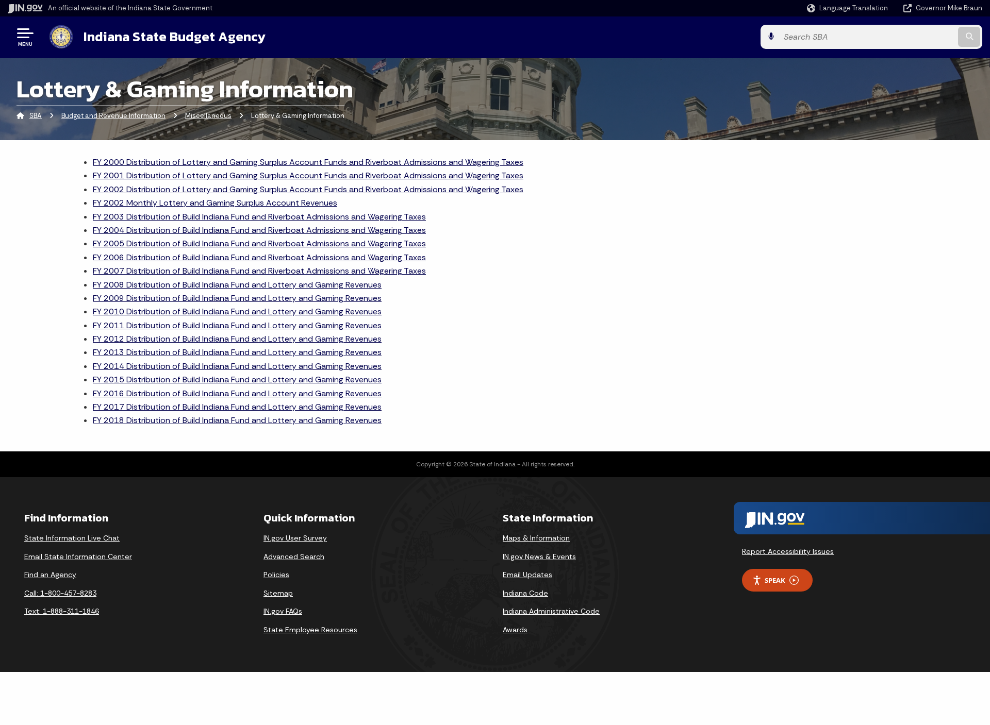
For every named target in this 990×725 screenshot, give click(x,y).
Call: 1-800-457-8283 (60, 593)
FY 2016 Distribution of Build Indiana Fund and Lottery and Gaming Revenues (237, 393)
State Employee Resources (310, 629)
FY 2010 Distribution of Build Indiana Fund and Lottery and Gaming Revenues (237, 311)
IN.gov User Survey (295, 538)
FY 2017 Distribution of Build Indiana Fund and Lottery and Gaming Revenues (237, 406)
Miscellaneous (208, 115)
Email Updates (527, 574)
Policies (276, 574)
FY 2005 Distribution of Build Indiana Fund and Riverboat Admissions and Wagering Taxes (259, 243)
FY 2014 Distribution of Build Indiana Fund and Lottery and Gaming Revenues (237, 366)
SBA (35, 115)
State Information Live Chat (72, 538)
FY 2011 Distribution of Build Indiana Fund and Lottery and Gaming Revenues (237, 325)
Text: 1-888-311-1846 (61, 611)
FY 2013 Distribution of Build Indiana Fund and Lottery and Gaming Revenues (237, 352)
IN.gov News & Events (539, 556)
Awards (515, 629)
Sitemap (278, 593)
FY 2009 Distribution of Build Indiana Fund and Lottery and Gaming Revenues (237, 298)
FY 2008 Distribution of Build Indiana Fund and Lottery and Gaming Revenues (237, 284)
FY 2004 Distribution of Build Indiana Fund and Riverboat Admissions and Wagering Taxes (259, 230)
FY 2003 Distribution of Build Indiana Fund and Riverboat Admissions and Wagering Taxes (259, 216)
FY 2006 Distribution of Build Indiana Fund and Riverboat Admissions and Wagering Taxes (259, 257)
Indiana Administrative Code (551, 611)
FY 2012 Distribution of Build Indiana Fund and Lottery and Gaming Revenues (237, 338)
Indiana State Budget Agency (175, 36)
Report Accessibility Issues (788, 551)
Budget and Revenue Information (113, 115)
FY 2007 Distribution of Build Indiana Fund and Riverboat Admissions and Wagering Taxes (259, 270)
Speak (775, 580)
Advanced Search (293, 556)
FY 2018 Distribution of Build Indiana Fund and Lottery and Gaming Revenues (237, 420)
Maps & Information (536, 538)
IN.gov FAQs (282, 611)
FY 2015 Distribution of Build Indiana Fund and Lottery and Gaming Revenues (237, 379)
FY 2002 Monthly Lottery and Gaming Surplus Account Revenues (215, 202)
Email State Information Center (78, 556)
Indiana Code (525, 593)
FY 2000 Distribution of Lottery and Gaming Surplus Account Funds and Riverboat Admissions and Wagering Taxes (308, 162)
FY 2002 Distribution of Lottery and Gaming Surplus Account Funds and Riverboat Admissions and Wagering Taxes (308, 189)
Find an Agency (50, 574)
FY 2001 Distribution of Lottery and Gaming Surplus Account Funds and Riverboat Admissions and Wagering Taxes (308, 175)
